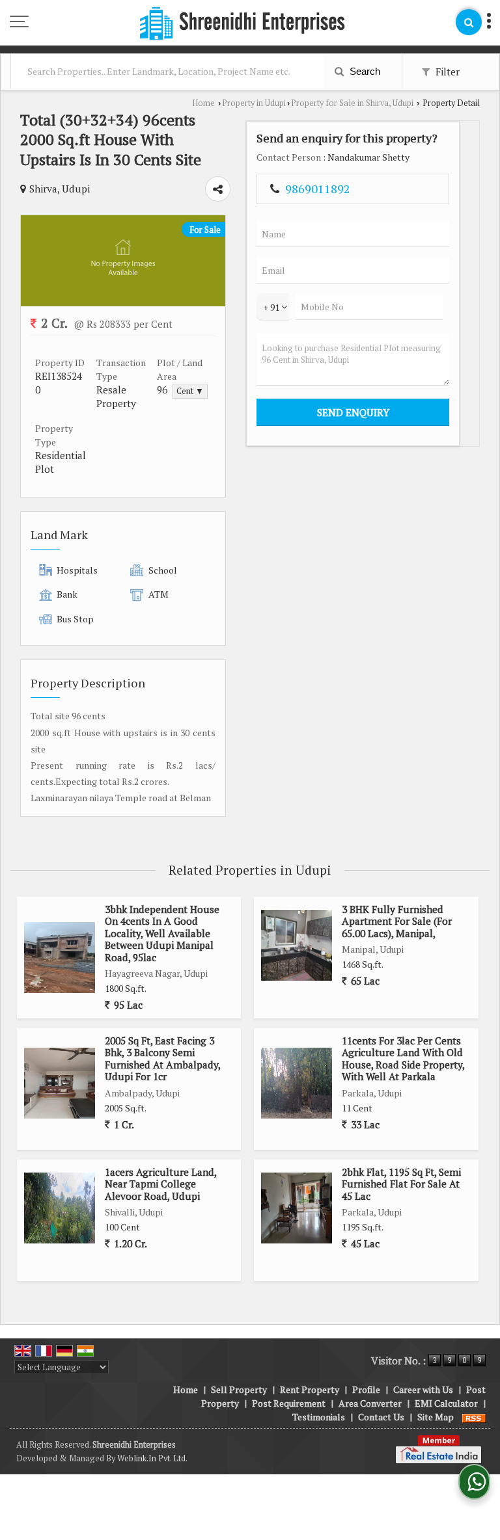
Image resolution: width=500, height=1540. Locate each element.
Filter (446, 71)
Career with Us (423, 1389)
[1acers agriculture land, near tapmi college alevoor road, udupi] (59, 1208)
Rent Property (309, 1389)
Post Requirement (289, 1403)
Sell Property (239, 1389)
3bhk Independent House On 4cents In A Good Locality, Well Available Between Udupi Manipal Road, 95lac (162, 933)
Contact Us (381, 1417)
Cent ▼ (190, 391)
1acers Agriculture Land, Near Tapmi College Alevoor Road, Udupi (160, 1183)
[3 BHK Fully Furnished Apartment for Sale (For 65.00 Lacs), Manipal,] (296, 945)
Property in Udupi (254, 103)
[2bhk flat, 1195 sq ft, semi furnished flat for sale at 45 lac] (296, 1208)
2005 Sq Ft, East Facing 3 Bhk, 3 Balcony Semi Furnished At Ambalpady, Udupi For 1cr (162, 1058)
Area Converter (370, 1403)
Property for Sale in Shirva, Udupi (352, 103)
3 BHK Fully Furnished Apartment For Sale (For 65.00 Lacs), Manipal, (397, 921)
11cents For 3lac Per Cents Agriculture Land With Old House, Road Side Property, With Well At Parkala (403, 1058)
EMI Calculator (446, 1403)
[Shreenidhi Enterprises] (242, 24)
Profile (366, 1389)
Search (363, 71)
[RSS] (474, 1417)
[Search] (469, 22)
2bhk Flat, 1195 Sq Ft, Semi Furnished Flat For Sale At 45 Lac (401, 1183)
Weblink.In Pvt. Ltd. (152, 1458)
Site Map (435, 1417)
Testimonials (318, 1417)
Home (203, 103)
